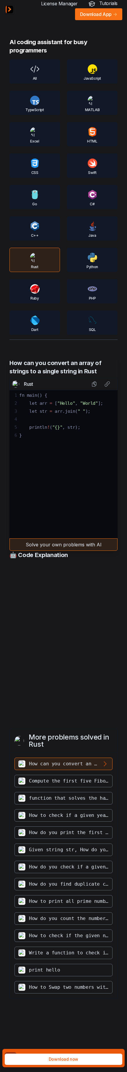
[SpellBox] (9, 9)
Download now (63, 1059)
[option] (63, 764)
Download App (98, 14)
